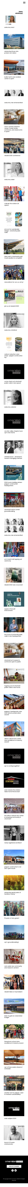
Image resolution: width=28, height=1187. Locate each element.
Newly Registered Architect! (13, 843)
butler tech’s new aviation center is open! (12, 78)
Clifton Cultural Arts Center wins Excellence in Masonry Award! (13, 740)
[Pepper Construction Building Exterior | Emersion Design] (14, 850)
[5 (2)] (14, 568)
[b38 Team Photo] (14, 265)
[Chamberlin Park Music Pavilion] (14, 240)
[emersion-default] (14, 365)
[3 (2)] (14, 1025)
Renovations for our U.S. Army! (13, 282)
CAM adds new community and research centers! (13, 967)
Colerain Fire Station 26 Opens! (11, 204)
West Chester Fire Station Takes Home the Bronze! (12, 791)
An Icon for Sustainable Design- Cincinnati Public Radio (12, 230)
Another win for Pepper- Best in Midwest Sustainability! (13, 1093)
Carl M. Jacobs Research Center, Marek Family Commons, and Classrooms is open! (13, 129)
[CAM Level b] (14, 110)
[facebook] (12, 1170)
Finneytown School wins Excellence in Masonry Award (13, 1042)
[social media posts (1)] (14, 60)
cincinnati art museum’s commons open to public (12, 661)
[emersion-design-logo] (14, 1161)
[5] (14, 975)
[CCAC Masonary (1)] (14, 722)
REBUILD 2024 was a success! (13, 585)
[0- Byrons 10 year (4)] (14, 1126)
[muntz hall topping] (14, 542)
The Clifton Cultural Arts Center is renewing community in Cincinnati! (14, 817)
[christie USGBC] (14, 592)
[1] (14, 1076)
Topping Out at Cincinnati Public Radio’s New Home (12, 686)
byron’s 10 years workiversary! (9, 1143)
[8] (14, 901)
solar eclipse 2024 (10, 1118)
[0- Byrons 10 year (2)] (14, 826)
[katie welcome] (14, 163)
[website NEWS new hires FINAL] (14, 86)
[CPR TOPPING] (14, 669)
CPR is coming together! (12, 766)
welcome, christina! (10, 330)
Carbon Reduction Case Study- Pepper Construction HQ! (13, 355)
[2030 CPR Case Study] (14, 212)
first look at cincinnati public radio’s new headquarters (13, 635)
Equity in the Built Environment (9, 609)
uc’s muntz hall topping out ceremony (13, 560)
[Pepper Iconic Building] (14, 465)
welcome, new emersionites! (13, 103)
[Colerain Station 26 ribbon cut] (14, 187)
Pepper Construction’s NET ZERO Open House (12, 867)
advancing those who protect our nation (11, 52)
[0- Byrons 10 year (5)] (14, 313)
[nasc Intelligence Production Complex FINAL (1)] (14, 34)
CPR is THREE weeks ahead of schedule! (13, 1068)
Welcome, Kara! (9, 27)
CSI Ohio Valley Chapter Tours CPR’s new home (13, 432)
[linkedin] (15, 1170)
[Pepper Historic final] (14, 695)
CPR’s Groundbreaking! (11, 942)
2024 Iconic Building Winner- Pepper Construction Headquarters (13, 483)
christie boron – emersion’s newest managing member (13, 457)
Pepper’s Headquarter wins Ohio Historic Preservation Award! (13, 713)
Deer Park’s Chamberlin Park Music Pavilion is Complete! (13, 257)
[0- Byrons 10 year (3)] (14, 390)
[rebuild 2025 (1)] (14, 139)
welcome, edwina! (10, 407)
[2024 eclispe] (14, 1102)
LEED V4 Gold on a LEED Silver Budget (13, 1016)
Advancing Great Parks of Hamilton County (12, 893)
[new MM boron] (14, 440)
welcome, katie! (9, 179)
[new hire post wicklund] (14, 10)
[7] (14, 925)
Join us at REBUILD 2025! (11, 306)
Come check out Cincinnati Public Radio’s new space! (12, 382)
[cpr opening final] (14, 618)
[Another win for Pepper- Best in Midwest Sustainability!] (14, 799)
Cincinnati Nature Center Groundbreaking (12, 510)
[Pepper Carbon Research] (14, 337)
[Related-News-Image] (14, 773)
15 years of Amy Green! (11, 918)
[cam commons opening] (14, 643)
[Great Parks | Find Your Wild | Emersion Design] (14, 876)
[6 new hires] (14, 518)
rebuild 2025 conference (12, 155)
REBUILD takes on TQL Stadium (13, 992)
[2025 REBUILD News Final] (14, 289)
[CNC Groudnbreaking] (14, 493)
